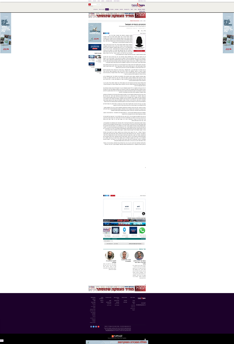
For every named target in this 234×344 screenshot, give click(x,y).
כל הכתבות (126, 9)
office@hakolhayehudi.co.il (141, 304)
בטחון (134, 303)
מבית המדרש (108, 302)
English (142, 11)
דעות (107, 9)
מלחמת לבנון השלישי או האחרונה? (93, 313)
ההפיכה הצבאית (92, 322)
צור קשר (101, 300)
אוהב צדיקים (109, 305)
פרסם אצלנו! (93, 297)
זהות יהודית (133, 305)
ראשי (132, 9)
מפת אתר (125, 302)
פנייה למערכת (113, 195)
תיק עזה (94, 316)
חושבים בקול (117, 305)
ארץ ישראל (133, 306)
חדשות (121, 9)
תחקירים (111, 9)
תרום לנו (95, 9)
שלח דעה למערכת (139, 50)
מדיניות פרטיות (108, 297)
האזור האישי (141, 9)
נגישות (1, 340)
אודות (134, 300)
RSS (94, 300)
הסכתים (117, 9)
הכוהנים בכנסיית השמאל (134, 20)
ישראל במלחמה (92, 309)
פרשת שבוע (109, 303)
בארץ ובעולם (132, 308)
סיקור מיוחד (102, 9)
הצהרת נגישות (124, 297)
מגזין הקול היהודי (92, 310)
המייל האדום (116, 300)
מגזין (135, 9)
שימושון (94, 299)
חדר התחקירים (92, 318)
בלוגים (102, 302)
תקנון (110, 300)
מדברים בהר (117, 303)
